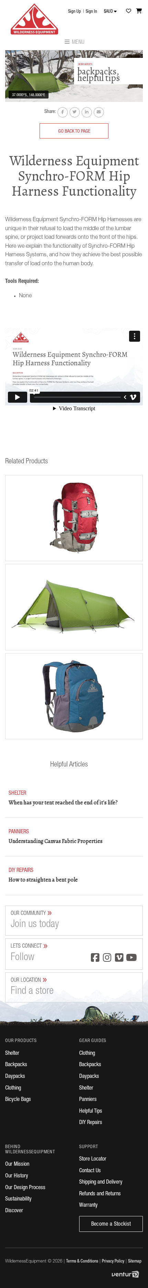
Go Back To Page (74, 131)
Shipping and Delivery (101, 1182)
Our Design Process (25, 1188)
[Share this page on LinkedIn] (87, 112)
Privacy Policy (113, 1261)
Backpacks (16, 1065)
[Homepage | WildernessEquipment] (34, 17)
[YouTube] (131, 958)
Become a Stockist (111, 1224)
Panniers (88, 1100)
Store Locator (92, 1159)
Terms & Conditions (82, 1261)
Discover (14, 1211)
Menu (78, 42)
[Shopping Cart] (139, 11)
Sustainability (18, 1199)
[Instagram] (107, 958)
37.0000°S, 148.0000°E (28, 95)
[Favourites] (128, 11)
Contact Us (90, 1171)
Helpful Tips (90, 1111)
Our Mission (17, 1164)
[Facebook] (95, 958)
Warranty (88, 1205)
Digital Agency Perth (127, 1274)
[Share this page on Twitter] (75, 112)
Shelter (12, 1054)
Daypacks (15, 1077)
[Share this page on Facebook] (62, 112)
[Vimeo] (119, 958)
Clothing (13, 1088)
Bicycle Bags (18, 1100)
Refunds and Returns (100, 1194)
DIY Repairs (90, 1123)
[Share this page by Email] (99, 112)
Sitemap (134, 1261)
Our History (16, 1176)
